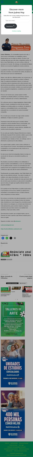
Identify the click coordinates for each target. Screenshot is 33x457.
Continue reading (16, 31)
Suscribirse (9, 26)
